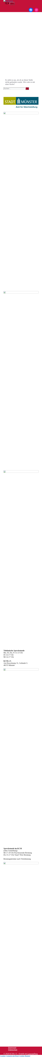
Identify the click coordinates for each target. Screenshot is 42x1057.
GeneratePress (32, 1054)
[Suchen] (27, 88)
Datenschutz (12, 1050)
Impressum (12, 1048)
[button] (7, 3)
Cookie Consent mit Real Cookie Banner (15, 1056)
